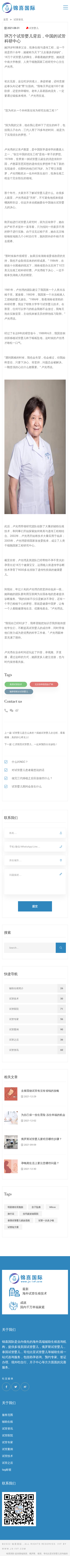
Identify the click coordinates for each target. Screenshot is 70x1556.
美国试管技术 (16, 684)
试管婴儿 (34, 28)
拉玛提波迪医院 (30, 1214)
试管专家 (7, 1442)
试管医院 (7, 1435)
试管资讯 (7, 1428)
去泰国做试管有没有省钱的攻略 (40, 1091)
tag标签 (6, 1469)
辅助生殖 (7, 1421)
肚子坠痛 (36, 1207)
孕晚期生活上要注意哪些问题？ (40, 1163)
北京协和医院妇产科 (44, 684)
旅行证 (11, 1214)
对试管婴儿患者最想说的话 (28, 770)
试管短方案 (13, 1227)
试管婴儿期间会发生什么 (27, 786)
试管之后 (7, 1462)
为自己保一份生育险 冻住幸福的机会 (43, 1115)
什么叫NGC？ (20, 761)
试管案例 (7, 1449)
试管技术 (7, 1456)
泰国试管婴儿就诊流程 (19, 1220)
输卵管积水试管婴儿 (19, 691)
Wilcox (52, 1207)
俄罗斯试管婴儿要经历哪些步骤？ (41, 1139)
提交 (35, 906)
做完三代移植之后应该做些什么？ (32, 778)
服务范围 (7, 1415)
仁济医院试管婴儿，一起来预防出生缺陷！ (35, 744)
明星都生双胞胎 (15, 1207)
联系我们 (9, 1483)
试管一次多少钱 (46, 1220)
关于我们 (9, 1403)
